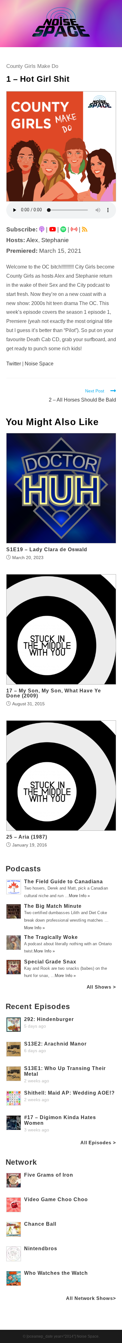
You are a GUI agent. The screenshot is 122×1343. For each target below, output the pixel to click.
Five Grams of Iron (48, 1175)
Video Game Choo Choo (56, 1199)
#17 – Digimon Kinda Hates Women (60, 1120)
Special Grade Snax (50, 961)
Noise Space (39, 363)
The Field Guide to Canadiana (63, 881)
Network (21, 1162)
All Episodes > (98, 1142)
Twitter (13, 363)
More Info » (79, 895)
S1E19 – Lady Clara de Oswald (46, 549)
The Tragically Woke (51, 937)
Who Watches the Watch (56, 1273)
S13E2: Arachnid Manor (55, 1043)
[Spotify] (63, 229)
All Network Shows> (91, 1298)
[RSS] (84, 229)
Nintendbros (40, 1248)
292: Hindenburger (49, 1019)
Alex (32, 240)
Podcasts (23, 868)
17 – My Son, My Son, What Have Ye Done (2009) (53, 693)
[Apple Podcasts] (41, 229)
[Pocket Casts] (74, 229)
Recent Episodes (38, 1006)
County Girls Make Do (32, 66)
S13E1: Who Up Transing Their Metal (65, 1071)
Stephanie (55, 240)
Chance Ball (40, 1224)
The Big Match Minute (53, 906)
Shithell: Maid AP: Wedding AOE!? (69, 1093)
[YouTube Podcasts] (52, 229)
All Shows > (101, 987)
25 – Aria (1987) (26, 837)
